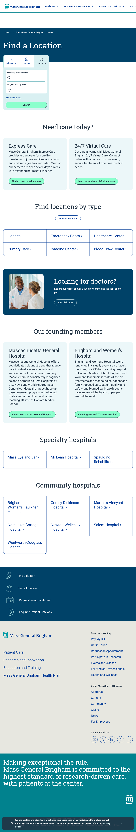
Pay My (98, 639)
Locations (41, 63)
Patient (13, 652)
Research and (23, 660)
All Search (11, 63)
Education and (22, 667)
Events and (103, 663)
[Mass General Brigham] (27, 637)
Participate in (106, 657)
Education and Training (57, 6)
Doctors (26, 63)
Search (8, 32)
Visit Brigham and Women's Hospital (97, 414)
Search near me (13, 97)
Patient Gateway (93, 6)
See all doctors (65, 302)
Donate (111, 6)
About (97, 691)
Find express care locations (26, 181)
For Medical (108, 669)
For (100, 721)
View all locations (68, 218)
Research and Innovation (32, 6)
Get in (99, 645)
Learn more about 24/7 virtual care (96, 181)
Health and (104, 674)
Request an (107, 651)
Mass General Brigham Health (31, 675)
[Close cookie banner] (121, 823)
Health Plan (10, 6)
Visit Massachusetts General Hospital (32, 414)
